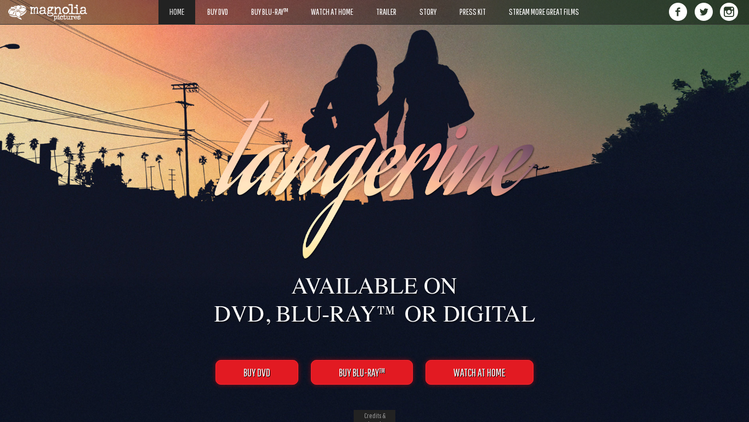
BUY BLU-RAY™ (362, 372)
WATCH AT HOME (479, 372)
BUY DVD (256, 372)
